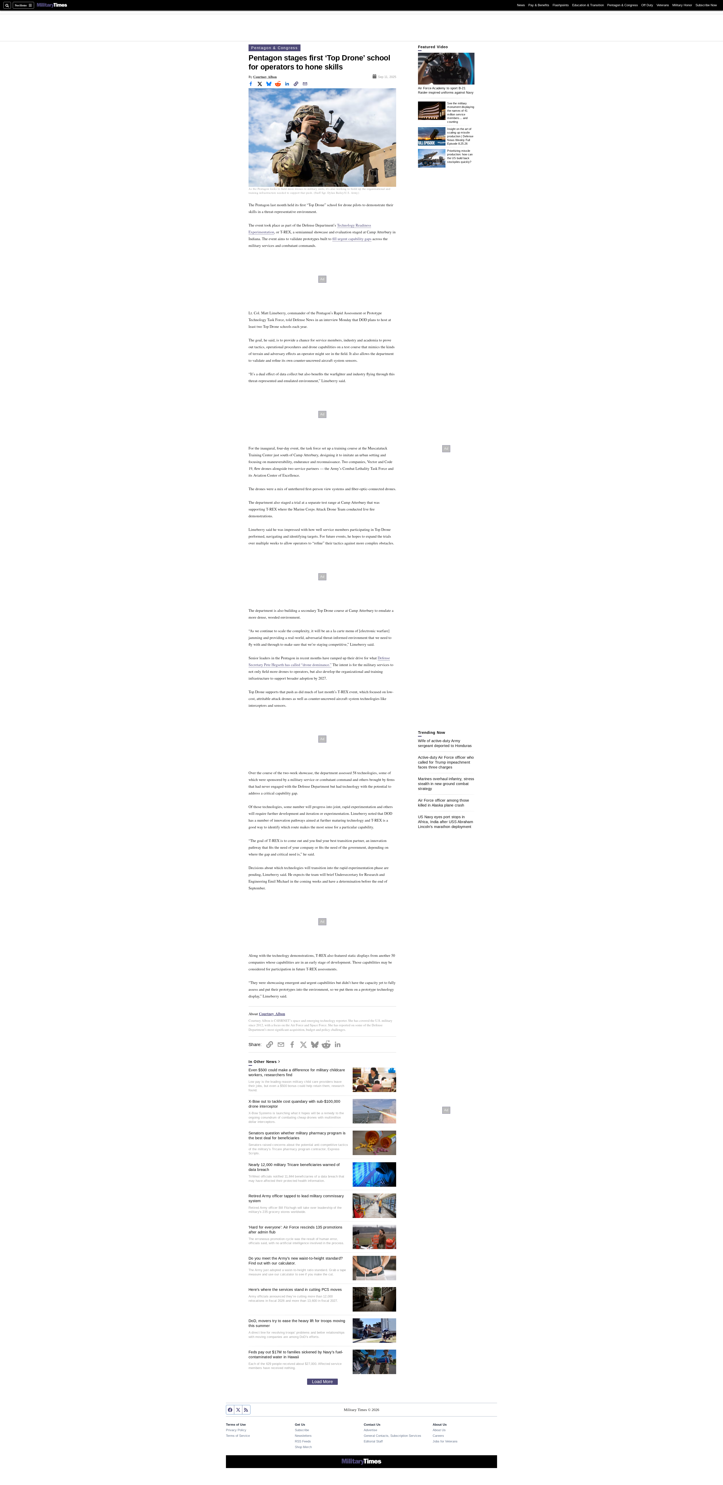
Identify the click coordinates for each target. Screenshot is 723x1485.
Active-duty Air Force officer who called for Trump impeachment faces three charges (446, 762)
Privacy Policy (236, 1430)
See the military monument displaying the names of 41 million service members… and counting (460, 112)
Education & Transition (588, 5)
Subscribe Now (706, 5)
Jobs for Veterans (445, 1441)
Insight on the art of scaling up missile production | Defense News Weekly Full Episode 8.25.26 (460, 136)
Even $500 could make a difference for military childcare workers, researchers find (297, 1072)
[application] (446, 69)
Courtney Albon (265, 76)
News (521, 5)
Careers (438, 1436)
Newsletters (303, 1436)
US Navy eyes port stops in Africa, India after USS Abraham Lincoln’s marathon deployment (445, 822)
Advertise (370, 1430)
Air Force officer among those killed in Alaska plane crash (443, 802)
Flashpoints (561, 5)
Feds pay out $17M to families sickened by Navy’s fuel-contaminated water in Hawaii (296, 1354)
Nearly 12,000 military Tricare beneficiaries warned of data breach (294, 1167)
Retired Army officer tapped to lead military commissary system (296, 1198)
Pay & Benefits (538, 5)
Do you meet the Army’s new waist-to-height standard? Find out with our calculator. (296, 1260)
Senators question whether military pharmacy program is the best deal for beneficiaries (297, 1135)
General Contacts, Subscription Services (392, 1436)
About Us (439, 1430)
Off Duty (647, 5)
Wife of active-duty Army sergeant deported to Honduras (445, 743)
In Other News (263, 1062)
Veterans (663, 5)
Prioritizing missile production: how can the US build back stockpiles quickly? (460, 156)
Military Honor (682, 5)
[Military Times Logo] (52, 5)
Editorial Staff (373, 1441)
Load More (322, 1381)
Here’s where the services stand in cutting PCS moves (295, 1289)
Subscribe (302, 1430)
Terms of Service (238, 1436)
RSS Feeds (303, 1441)
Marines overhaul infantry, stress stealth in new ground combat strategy (446, 784)
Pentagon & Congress (622, 5)
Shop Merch (303, 1447)
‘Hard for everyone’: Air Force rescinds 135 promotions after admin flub (295, 1229)
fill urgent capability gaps (351, 238)
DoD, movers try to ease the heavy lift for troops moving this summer (297, 1323)
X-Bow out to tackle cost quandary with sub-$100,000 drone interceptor (294, 1103)
